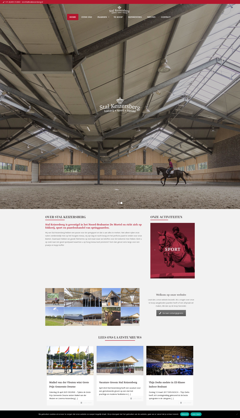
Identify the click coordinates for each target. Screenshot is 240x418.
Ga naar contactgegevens (172, 313)
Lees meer (87, 402)
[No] (237, 414)
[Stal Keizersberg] (119, 7)
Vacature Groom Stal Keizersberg (118, 382)
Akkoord (184, 414)
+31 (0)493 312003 (12, 2)
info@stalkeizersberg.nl (33, 2)
